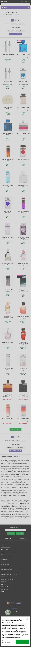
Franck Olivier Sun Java (7, 289)
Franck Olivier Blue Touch (23, 54)
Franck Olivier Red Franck (23, 418)
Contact (3, 544)
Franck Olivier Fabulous (23, 316)
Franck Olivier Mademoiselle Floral (8, 317)
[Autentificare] (22, 1)
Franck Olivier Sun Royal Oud (8, 160)
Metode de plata (5, 567)
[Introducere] (1, 14)
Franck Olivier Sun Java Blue (7, 186)
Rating (2, 562)
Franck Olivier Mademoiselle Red (23, 343)
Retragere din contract (7, 576)
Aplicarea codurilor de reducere (9, 574)
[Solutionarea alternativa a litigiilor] (15, 604)
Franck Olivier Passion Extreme (23, 238)
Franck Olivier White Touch (23, 186)
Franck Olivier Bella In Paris (7, 264)
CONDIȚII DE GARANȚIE (6, 557)
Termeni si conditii (5, 547)
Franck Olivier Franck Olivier (8, 108)
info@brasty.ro (23, 538)
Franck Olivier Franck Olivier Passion (8, 212)
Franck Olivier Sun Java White (7, 369)
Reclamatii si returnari (6, 569)
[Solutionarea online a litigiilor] (15, 608)
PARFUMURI (5, 14)
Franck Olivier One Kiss (23, 159)
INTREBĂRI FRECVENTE (6, 572)
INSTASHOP (3, 584)
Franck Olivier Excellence (23, 107)
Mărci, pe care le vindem (7, 579)
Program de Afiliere (6, 589)
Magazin (3, 591)
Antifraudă (3, 581)
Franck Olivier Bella (23, 263)
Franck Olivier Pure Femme (23, 133)
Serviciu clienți (8, 538)
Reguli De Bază (4, 549)
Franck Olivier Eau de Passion (23, 82)
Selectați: (7, 24)
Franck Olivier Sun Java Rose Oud (23, 212)
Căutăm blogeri (5, 586)
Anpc (2, 554)
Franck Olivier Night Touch (8, 134)
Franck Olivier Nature (7, 237)
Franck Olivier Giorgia (7, 342)
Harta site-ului (4, 559)
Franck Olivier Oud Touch (8, 54)
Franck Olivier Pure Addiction (7, 395)
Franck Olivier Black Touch (23, 395)
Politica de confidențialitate (8, 552)
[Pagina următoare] (18, 20)
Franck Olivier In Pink (23, 368)
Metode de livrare (5, 564)
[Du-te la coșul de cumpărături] (25, 1)
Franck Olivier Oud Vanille (7, 82)
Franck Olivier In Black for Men (23, 290)
